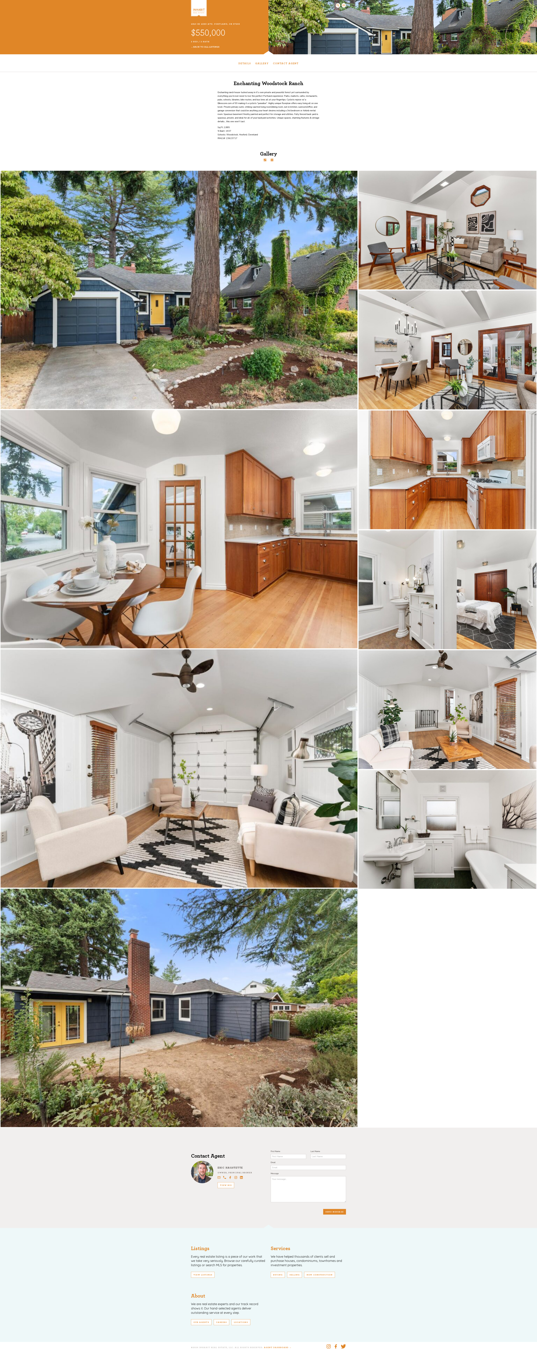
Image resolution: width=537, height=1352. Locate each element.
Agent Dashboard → (277, 1348)
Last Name (315, 1151)
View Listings (202, 1275)
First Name (275, 1151)
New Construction (320, 1275)
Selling (294, 1275)
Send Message (334, 1212)
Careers (221, 1322)
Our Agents (201, 1322)
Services (280, 1248)
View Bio (226, 1185)
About (198, 1296)
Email (273, 1162)
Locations (241, 1322)
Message (275, 1173)
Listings (200, 1248)
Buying (277, 1275)
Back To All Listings (206, 47)
